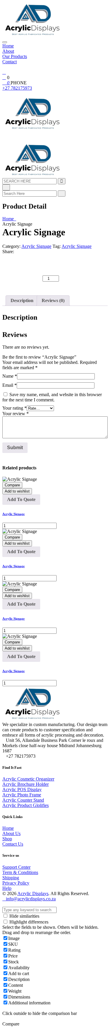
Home (8, 45)
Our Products (14, 56)
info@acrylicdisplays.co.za (31, 898)
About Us (11, 833)
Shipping (10, 877)
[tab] (22, 300)
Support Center (16, 867)
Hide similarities (23, 916)
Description (22, 300)
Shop (7, 838)
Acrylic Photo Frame (21, 794)
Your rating (14, 408)
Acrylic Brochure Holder (25, 784)
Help (6, 888)
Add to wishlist (17, 491)
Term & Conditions (20, 872)
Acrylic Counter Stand (23, 800)
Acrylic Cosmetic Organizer (28, 778)
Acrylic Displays (32, 893)
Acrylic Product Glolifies (25, 805)
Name (9, 376)
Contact (9, 61)
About (8, 51)
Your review (15, 413)
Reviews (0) (53, 300)
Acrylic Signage (36, 246)
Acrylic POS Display (22, 789)
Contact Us (12, 843)
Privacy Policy (15, 882)
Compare (12, 485)
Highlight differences (28, 921)
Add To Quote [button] (21, 499)
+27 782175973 (17, 88)
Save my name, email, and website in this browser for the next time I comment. (52, 397)
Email (9, 385)
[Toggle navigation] (4, 42)
